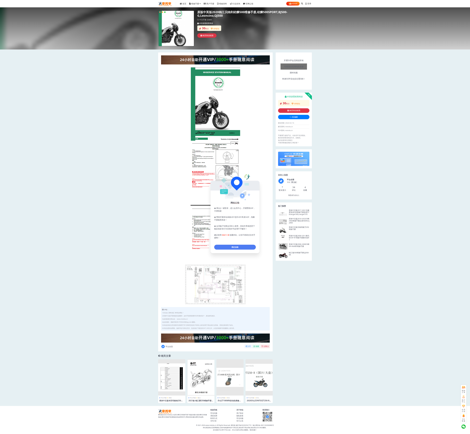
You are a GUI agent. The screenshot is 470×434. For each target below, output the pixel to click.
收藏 (257, 346)
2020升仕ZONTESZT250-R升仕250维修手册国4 (259, 401)
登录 (309, 4)
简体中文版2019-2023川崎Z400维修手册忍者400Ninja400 (299, 220)
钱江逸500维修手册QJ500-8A (299, 253)
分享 (249, 346)
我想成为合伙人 (293, 195)
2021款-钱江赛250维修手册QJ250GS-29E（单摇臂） (200, 401)
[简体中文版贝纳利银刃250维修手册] (283, 229)
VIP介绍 (213, 421)
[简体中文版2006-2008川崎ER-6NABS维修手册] (283, 246)
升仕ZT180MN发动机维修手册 (229, 401)
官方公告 (239, 421)
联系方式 (213, 418)
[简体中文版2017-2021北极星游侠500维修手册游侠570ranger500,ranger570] (283, 212)
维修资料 (223, 3)
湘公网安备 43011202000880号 (263, 425)
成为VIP (294, 4)
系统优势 (213, 416)
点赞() (266, 346)
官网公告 (249, 3)
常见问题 (213, 413)
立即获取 (172, 377)
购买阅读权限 (207, 36)
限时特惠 (294, 64)
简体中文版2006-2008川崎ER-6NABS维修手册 (299, 245)
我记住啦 (235, 247)
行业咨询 (236, 3)
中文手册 (203, 20)
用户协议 (239, 413)
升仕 (228, 398)
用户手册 (210, 3)
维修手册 (195, 3)
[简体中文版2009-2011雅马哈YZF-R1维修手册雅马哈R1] (283, 238)
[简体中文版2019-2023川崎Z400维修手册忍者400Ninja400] (283, 221)
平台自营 (169, 346)
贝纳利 (209, 20)
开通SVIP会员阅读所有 (294, 60)
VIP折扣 (216, 28)
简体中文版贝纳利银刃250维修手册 (299, 228)
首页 (184, 3)
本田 (170, 398)
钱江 (199, 398)
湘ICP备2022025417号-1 (244, 425)
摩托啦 (233, 425)
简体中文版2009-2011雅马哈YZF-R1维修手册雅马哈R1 (299, 238)
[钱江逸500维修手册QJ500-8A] (283, 255)
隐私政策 (239, 416)
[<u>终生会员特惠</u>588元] (215, 59)
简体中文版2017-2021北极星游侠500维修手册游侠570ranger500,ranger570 (299, 212)
